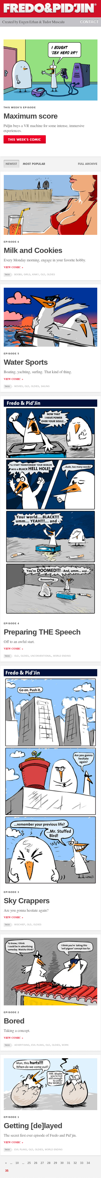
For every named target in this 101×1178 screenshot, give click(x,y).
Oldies (51, 274)
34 (88, 1163)
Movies (18, 386)
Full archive (85, 164)
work (65, 1045)
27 (42, 1163)
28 (48, 1163)
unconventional (41, 656)
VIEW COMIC (12, 267)
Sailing (45, 386)
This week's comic (25, 139)
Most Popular (33, 164)
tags (7, 275)
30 (62, 1163)
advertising (21, 1045)
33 (81, 1163)
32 (75, 1163)
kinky (35, 274)
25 (29, 1163)
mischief (19, 924)
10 (17, 1163)
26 (35, 1163)
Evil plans (37, 1045)
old (43, 274)
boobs (18, 274)
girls (27, 274)
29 (55, 1163)
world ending (62, 656)
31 (68, 1163)
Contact (89, 22)
